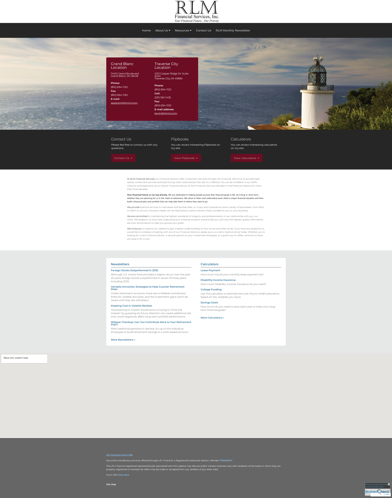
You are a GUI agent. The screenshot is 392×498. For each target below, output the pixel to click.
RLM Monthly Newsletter (233, 30)
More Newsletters (123, 339)
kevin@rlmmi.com (166, 113)
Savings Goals (209, 302)
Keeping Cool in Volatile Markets (131, 305)
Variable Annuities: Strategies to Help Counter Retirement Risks (148, 288)
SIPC (229, 460)
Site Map (111, 484)
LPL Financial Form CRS (119, 455)
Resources (182, 30)
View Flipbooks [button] (184, 158)
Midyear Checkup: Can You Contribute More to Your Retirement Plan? (151, 323)
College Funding (211, 289)
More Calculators (212, 317)
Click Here (123, 474)
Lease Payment (210, 270)
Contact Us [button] (121, 158)
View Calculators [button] (245, 158)
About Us (161, 30)
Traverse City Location (166, 66)
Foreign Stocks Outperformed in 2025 (134, 270)
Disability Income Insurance (218, 280)
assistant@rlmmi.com (124, 103)
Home (146, 30)
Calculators (209, 264)
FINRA (223, 460)
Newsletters (120, 264)
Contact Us (203, 30)
